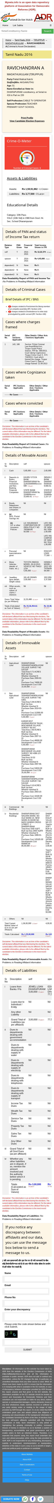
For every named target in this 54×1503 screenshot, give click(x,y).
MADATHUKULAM (14, 43)
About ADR (27, 1460)
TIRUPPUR (39, 40)
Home (5, 25)
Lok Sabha (18, 25)
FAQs (27, 1480)
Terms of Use (27, 1475)
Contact (27, 1470)
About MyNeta (27, 1454)
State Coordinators (27, 1465)
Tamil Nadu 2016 (22, 40)
